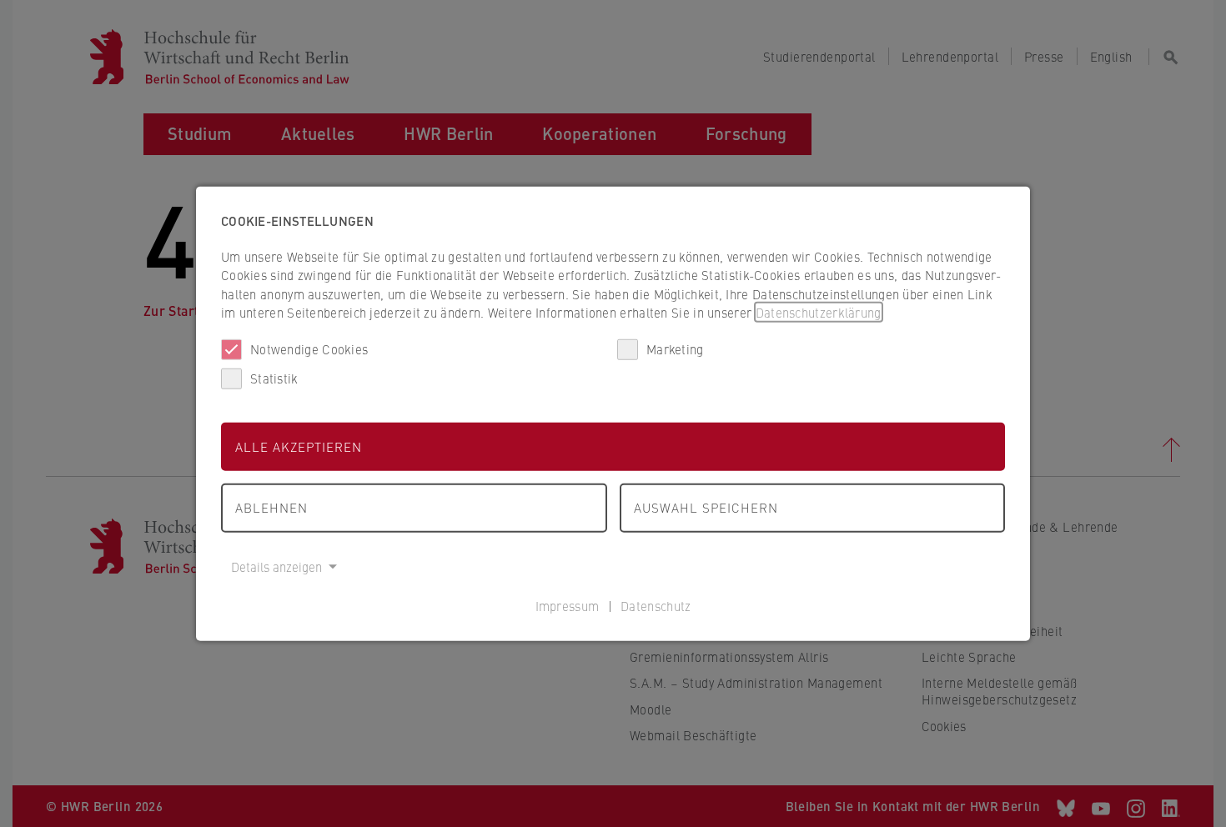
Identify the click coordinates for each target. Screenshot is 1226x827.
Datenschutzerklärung (819, 312)
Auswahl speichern (706, 507)
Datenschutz (656, 605)
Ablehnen (271, 507)
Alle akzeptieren (298, 445)
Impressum (567, 605)
